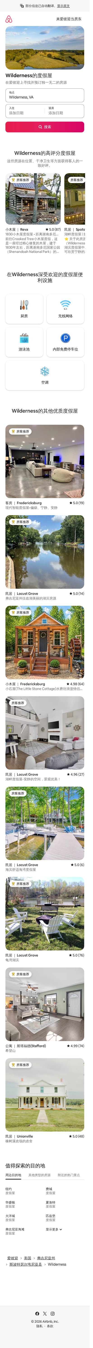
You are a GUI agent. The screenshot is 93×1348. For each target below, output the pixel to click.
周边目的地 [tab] (13, 1175)
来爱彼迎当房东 (68, 19)
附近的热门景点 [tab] (69, 1175)
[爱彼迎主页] (8, 19)
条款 (50, 1326)
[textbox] (25, 113)
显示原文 (63, 6)
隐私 (39, 1326)
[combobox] (45, 97)
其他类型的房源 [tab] (39, 1175)
